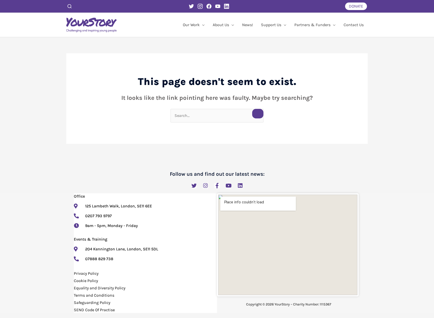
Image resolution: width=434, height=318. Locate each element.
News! (247, 24)
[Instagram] (200, 6)
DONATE (356, 6)
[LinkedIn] (226, 6)
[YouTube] (217, 6)
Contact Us (354, 24)
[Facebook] (208, 6)
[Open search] (69, 6)
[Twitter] (191, 6)
